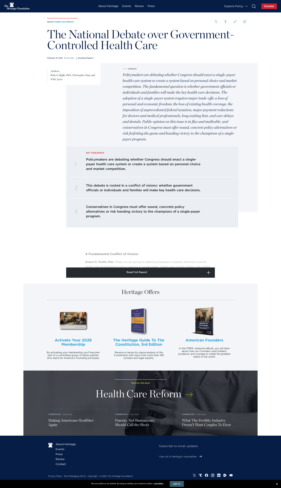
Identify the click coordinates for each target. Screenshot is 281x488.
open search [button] (254, 6)
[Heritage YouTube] (231, 476)
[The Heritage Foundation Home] (17, 6)
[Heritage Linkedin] (218, 476)
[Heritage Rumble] (225, 476)
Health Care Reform (64, 22)
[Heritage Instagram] (212, 476)
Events (126, 6)
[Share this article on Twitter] (216, 22)
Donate (269, 6)
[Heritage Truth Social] (200, 476)
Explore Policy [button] (233, 6)
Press (151, 6)
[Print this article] (244, 21)
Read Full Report (137, 272)
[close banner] (277, 484)
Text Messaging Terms (75, 476)
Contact (61, 464)
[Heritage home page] (50, 445)
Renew (139, 6)
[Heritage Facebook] (206, 476)
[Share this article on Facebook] (225, 21)
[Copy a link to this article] (235, 21)
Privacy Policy (55, 476)
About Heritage (108, 6)
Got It (176, 484)
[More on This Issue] (189, 393)
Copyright (93, 476)
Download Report (85, 58)
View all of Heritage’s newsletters (178, 456)
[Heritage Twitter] (194, 476)
